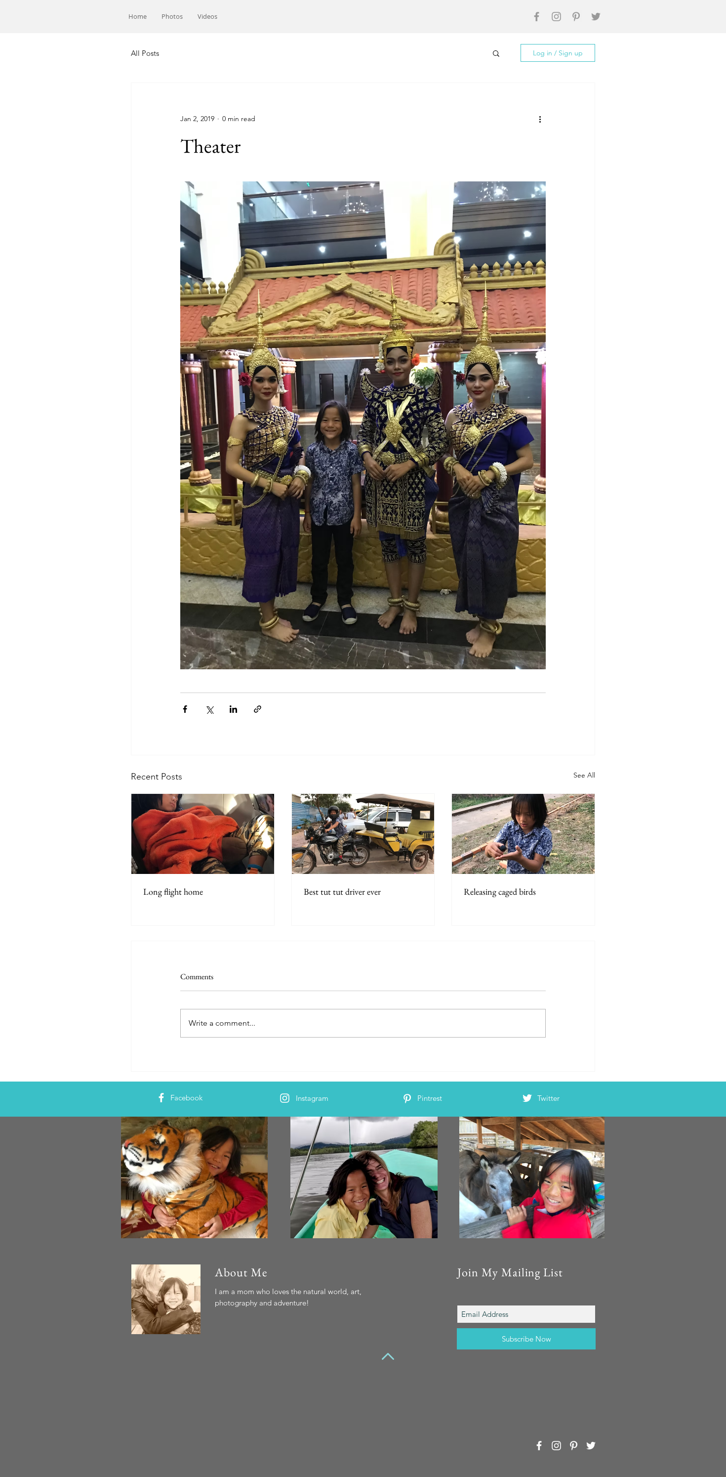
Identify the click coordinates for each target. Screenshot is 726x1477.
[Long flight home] (202, 834)
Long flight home (173, 891)
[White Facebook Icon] (161, 1097)
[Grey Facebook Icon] (536, 16)
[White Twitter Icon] (527, 1098)
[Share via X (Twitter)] (209, 709)
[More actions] (540, 119)
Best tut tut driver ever (342, 891)
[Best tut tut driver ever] (363, 834)
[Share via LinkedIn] (233, 709)
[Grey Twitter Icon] (596, 16)
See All (584, 775)
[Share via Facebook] (185, 709)
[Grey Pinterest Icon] (576, 16)
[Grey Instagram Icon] (556, 16)
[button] (496, 53)
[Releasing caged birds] (523, 834)
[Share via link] (257, 709)
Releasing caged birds (500, 891)
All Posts (145, 53)
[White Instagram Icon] (285, 1098)
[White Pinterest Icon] (407, 1098)
